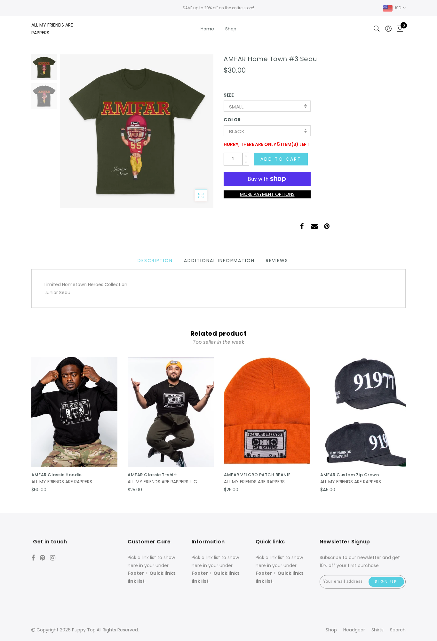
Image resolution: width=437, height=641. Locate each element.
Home (207, 29)
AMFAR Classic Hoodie (56, 475)
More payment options (267, 194)
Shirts (377, 630)
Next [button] (193, 134)
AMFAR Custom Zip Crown (349, 475)
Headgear (354, 630)
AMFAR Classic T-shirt (152, 475)
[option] (136, 131)
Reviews (277, 260)
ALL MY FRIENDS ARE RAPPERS (61, 481)
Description (155, 260)
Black (236, 131)
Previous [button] (72, 135)
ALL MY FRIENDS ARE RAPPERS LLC (162, 481)
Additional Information (219, 260)
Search (398, 630)
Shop (230, 29)
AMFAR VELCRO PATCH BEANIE (257, 475)
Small (236, 106)
